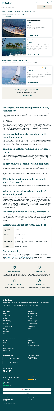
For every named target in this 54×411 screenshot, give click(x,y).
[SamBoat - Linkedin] (10, 371)
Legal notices (6, 397)
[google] (31, 377)
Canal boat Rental (33, 323)
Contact (30, 343)
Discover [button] (38, 3)
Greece (4, 342)
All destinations (7, 350)
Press (4, 328)
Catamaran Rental (33, 320)
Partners (30, 399)
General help (31, 340)
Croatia (5, 340)
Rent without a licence (34, 325)
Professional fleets (8, 321)
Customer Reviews (8, 326)
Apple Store (15, 358)
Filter (44, 6)
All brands (30, 329)
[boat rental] (7, 3)
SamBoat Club (6, 325)
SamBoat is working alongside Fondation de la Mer (19, 257)
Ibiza (4, 345)
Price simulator (7, 320)
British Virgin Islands (8, 348)
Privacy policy (31, 397)
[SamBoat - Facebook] (4, 371)
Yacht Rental (31, 316)
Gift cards (5, 323)
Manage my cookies (33, 345)
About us (5, 313)
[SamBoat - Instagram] (7, 371)
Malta (4, 347)
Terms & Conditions (8, 399)
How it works (31, 342)
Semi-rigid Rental (32, 315)
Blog (4, 333)
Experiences (6, 331)
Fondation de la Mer (8, 329)
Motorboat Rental (33, 313)
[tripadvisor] (7, 383)
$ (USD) (26, 393)
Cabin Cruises (31, 326)
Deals (29, 328)
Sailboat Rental (32, 318)
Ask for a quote (27, 95)
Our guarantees (7, 316)
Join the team (6, 315)
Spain (4, 343)
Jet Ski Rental (32, 321)
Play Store (15, 362)
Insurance (5, 318)
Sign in (49, 3)
